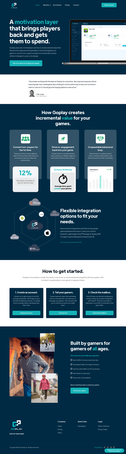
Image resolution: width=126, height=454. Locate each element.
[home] (14, 4)
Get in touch (109, 5)
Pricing (67, 5)
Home (37, 5)
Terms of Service (103, 426)
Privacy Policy (102, 429)
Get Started (57, 5)
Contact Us (63, 313)
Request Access (26, 313)
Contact (76, 5)
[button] (46, 5)
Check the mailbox (99, 313)
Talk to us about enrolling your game (25, 63)
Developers (82, 426)
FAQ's (60, 433)
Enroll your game (79, 391)
